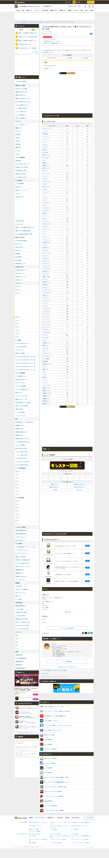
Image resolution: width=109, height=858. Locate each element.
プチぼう (45, 184)
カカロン (45, 340)
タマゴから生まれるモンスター (22, 343)
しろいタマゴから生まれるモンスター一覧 (25, 369)
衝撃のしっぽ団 (46, 276)
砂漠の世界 (18, 134)
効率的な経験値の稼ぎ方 (21, 530)
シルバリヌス (46, 274)
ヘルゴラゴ (45, 178)
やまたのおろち (46, 157)
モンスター (76, 10)
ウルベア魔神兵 (46, 358)
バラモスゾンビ (46, 202)
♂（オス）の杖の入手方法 (21, 451)
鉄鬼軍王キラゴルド (47, 393)
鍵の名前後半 (18, 260)
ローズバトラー (46, 139)
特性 (82, 10)
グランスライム (46, 300)
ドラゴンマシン (46, 229)
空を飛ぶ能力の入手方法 (21, 170)
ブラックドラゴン (46, 181)
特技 (16, 642)
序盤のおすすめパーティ (54, 487)
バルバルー (45, 197)
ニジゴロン (45, 131)
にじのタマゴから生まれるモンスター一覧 (25, 360)
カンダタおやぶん (46, 332)
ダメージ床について (20, 579)
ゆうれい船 (45, 152)
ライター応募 (89, 817)
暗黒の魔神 (45, 361)
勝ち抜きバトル (19, 187)
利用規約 (31, 817)
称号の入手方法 (19, 247)
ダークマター (46, 250)
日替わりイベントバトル (21, 190)
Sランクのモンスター (50, 65)
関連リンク (48, 68)
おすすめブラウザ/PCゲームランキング (27, 732)
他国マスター (63, 10)
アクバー (45, 372)
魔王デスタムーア (46, 168)
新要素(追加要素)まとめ (20, 605)
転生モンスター (19, 392)
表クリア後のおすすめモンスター (23, 101)
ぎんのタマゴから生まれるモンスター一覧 (25, 366)
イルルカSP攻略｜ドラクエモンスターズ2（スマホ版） (55, 670)
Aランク (17, 320)
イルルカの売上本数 (20, 615)
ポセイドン (45, 171)
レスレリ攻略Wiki (33, 836)
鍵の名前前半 (18, 257)
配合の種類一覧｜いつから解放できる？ (24, 422)
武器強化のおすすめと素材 (21, 619)
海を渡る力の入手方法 (20, 174)
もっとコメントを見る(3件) (67, 628)
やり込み (18, 10)
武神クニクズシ (46, 186)
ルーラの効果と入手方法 (21, 108)
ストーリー (37, 10)
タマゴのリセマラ (19, 350)
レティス (45, 141)
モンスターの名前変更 (20, 386)
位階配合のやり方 (19, 425)
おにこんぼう (46, 348)
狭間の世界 (18, 147)
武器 (16, 635)
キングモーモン (46, 308)
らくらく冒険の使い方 (20, 115)
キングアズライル (46, 311)
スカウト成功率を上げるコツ (22, 105)
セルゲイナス (46, 255)
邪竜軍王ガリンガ (46, 401)
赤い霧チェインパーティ (21, 276)
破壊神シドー (46, 213)
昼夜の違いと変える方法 (21, 576)
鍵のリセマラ (18, 244)
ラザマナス (45, 147)
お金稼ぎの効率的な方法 (21, 533)
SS (48, 476)
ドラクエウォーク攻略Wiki (34, 831)
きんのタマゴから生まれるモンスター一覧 (25, 363)
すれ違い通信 (18, 586)
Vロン (44, 194)
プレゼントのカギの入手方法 (22, 629)
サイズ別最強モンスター (21, 376)
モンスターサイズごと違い (21, 396)
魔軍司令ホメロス (46, 390)
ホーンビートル (46, 173)
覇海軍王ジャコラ (46, 403)
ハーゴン (45, 216)
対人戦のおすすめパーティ (80, 487)
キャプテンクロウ (46, 321)
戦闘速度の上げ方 (19, 569)
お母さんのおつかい (20, 196)
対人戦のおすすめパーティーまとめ (52, 41)
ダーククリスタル (46, 253)
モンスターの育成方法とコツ (22, 389)
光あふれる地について (20, 540)
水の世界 (17, 137)
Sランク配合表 (69, 58)
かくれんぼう (46, 337)
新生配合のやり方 (19, 428)
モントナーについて (20, 382)
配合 (23, 10)
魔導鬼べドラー (46, 163)
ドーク (44, 234)
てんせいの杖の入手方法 (21, 458)
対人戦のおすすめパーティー (25, 44)
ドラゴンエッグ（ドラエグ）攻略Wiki (58, 839)
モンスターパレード (47, 128)
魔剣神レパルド (46, 165)
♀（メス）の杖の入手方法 (21, 455)
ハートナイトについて (20, 415)
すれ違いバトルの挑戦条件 (21, 589)
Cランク (17, 327)
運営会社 (67, 817)
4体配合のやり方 (19, 435)
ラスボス (17, 154)
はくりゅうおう (46, 210)
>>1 (44, 619)
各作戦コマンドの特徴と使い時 (22, 560)
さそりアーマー (46, 287)
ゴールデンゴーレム (47, 292)
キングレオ (45, 306)
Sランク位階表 (84, 58)
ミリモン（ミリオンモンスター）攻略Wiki (80, 842)
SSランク (17, 293)
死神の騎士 (45, 284)
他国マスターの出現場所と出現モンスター (53, 43)
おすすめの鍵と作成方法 (21, 240)
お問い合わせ (60, 817)
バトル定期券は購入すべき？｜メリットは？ (25, 546)
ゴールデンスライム (47, 290)
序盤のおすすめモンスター (80, 484)
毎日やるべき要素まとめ (21, 118)
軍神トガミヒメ (46, 295)
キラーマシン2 (46, 319)
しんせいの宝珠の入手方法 (21, 465)
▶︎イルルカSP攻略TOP (21, 81)
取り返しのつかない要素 (21, 88)
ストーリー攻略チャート (21, 124)
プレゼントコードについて (21, 553)
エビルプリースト (46, 353)
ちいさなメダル (19, 224)
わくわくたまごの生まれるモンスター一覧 (25, 356)
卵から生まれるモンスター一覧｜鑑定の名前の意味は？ (29, 48)
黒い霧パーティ (19, 280)
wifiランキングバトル (20, 592)
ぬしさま (45, 218)
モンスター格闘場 (19, 183)
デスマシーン (46, 237)
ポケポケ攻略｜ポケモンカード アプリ (79, 826)
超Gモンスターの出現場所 (21, 405)
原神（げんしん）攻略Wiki (34, 834)
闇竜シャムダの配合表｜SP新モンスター (28, 33)
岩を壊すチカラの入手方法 (21, 167)
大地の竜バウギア (46, 242)
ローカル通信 (18, 599)
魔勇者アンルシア (46, 388)
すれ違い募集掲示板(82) (20, 658)
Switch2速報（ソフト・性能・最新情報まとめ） (81, 822)
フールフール (46, 382)
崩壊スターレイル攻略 (34, 829)
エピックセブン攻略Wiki (55, 834)
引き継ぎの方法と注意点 (21, 612)
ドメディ (45, 231)
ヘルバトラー (46, 176)
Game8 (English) (75, 817)
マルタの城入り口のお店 (21, 177)
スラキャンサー (46, 263)
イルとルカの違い (19, 609)
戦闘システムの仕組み (20, 556)
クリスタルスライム (47, 385)
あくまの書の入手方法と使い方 (22, 442)
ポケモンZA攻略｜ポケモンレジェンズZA (38, 822)
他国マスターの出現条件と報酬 (22, 230)
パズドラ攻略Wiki (54, 829)
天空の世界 (18, 144)
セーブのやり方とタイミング (22, 550)
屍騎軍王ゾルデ (46, 398)
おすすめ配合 (45, 10)
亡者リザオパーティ (20, 273)
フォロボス (45, 189)
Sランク (17, 474)
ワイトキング (46, 136)
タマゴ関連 (54, 489)
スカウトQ (17, 193)
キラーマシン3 (46, 316)
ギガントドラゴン (46, 327)
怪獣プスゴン (46, 345)
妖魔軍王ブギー (46, 396)
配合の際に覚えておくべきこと (22, 438)
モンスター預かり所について (22, 164)
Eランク (17, 333)
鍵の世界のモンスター (20, 263)
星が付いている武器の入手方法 (22, 622)
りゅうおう (45, 144)
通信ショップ (18, 596)
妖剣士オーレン (46, 149)
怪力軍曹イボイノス (47, 343)
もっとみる (35, 52)
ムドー (44, 160)
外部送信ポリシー (51, 817)
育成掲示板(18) (18, 665)
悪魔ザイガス (46, 369)
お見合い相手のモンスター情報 (22, 402)
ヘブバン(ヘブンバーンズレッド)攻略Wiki (80, 839)
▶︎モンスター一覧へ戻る (67, 471)
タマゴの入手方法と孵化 (21, 346)
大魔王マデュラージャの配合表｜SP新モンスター (29, 36)
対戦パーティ (29, 10)
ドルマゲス (45, 226)
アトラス (45, 366)
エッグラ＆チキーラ (47, 356)
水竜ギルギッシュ (46, 271)
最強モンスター (54, 10)
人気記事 (21, 29)
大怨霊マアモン (46, 247)
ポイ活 (69, 2)
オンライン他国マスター (21, 111)
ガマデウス (45, 335)
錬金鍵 (69, 10)
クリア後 (17, 151)
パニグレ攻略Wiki (75, 834)
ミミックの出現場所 (20, 412)
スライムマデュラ (46, 266)
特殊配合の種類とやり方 (21, 432)
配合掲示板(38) (18, 655)
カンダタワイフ (46, 329)
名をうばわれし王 (46, 223)
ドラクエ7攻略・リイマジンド (35, 826)
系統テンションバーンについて (22, 566)
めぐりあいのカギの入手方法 (22, 625)
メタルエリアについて (20, 537)
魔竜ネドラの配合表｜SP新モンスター (28, 40)
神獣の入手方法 (19, 409)
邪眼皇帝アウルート (47, 282)
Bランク (17, 323)
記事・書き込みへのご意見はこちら (68, 667)
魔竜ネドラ (45, 377)
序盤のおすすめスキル (20, 95)
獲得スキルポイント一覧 (21, 399)
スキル (86, 10)
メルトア (45, 374)
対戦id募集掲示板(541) (20, 668)
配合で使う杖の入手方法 (21, 448)
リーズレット (46, 380)
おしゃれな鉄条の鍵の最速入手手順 (23, 234)
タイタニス (45, 245)
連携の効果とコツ (19, 573)
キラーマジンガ (46, 313)
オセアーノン (46, 351)
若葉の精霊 (45, 133)
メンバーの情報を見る (67, 661)
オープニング (18, 131)
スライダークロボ (46, 268)
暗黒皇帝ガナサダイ (47, 364)
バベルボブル (46, 208)
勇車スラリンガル (46, 155)
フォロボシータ (46, 192)
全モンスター (18, 286)
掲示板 (91, 10)
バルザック (45, 200)
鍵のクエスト (18, 250)
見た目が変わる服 (19, 221)
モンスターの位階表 (20, 445)
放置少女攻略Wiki (33, 842)
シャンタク (45, 279)
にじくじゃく (46, 221)
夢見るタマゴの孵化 (20, 353)
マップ (17, 648)
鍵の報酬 (17, 253)
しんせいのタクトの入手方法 (22, 461)
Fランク (17, 337)
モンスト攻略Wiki (75, 829)
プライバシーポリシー (40, 817)
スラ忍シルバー (46, 258)
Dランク (17, 330)
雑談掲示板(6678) (19, 661)
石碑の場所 (18, 160)
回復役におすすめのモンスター (22, 98)
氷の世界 (17, 141)
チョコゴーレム (46, 239)
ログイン (92, 2)
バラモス (45, 205)
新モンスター (80, 489)
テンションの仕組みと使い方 (22, 563)
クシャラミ (45, 303)
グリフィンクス (46, 298)
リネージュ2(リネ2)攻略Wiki (56, 842)
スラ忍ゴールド (46, 261)
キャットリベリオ (46, 324)
